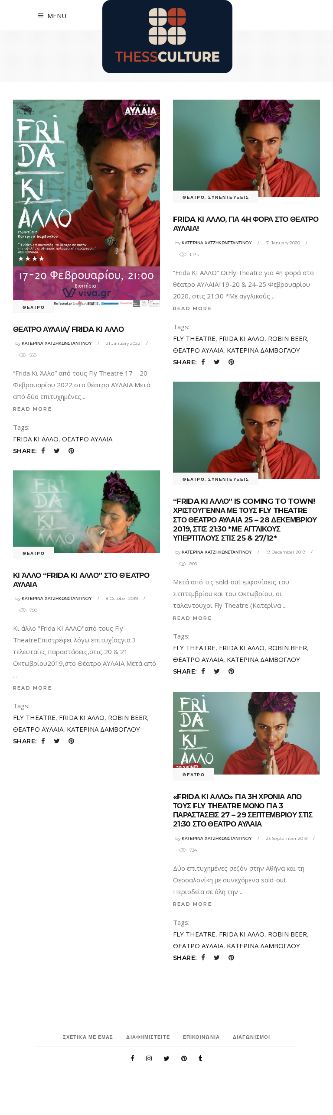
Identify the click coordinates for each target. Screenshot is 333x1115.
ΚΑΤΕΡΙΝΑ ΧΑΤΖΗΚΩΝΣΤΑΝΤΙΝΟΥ (57, 343)
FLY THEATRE (194, 338)
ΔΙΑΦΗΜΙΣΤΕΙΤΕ (148, 1037)
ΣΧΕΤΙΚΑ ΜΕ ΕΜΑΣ (88, 1037)
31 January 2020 (283, 243)
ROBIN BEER (287, 338)
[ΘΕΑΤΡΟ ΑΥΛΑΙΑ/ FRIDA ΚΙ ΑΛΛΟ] (86, 203)
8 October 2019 (122, 598)
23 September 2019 (286, 838)
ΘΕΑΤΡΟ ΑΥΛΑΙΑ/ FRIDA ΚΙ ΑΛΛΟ (68, 329)
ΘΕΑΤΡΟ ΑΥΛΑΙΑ (87, 438)
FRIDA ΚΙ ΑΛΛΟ (36, 438)
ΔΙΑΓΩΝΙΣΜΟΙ (251, 1037)
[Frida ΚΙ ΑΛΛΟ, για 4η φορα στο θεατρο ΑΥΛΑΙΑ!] (246, 148)
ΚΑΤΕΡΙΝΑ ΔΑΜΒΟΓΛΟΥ (263, 350)
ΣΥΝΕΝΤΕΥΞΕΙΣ (228, 197)
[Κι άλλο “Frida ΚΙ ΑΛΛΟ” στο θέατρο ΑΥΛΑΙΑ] (86, 511)
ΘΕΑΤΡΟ (34, 307)
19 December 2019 (285, 552)
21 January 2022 (123, 343)
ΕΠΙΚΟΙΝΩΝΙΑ (201, 1037)
